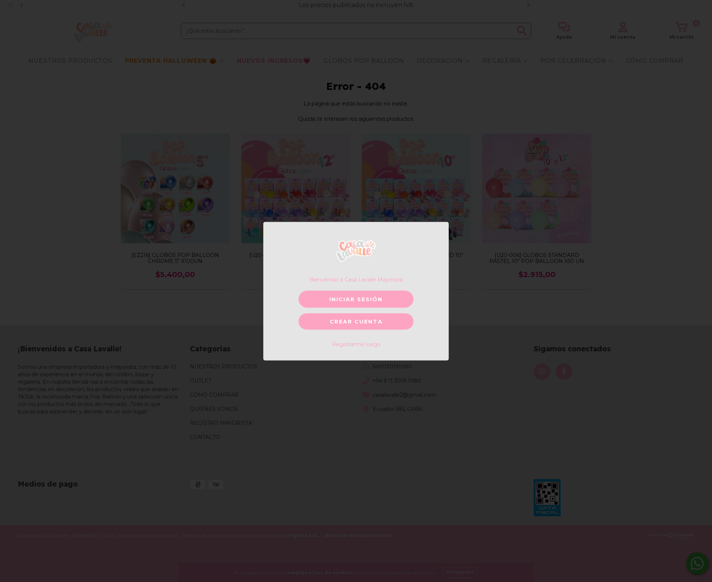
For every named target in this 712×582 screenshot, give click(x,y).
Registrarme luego (356, 344)
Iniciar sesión (356, 299)
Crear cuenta (356, 321)
